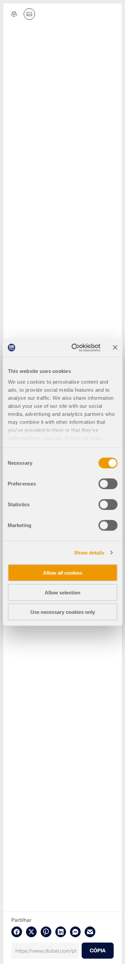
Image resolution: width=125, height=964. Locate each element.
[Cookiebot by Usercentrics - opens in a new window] (74, 347)
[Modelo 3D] (14, 14)
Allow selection (62, 592)
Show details (89, 552)
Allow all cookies (62, 573)
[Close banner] (115, 347)
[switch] (107, 483)
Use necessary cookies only (62, 612)
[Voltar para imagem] (29, 14)
